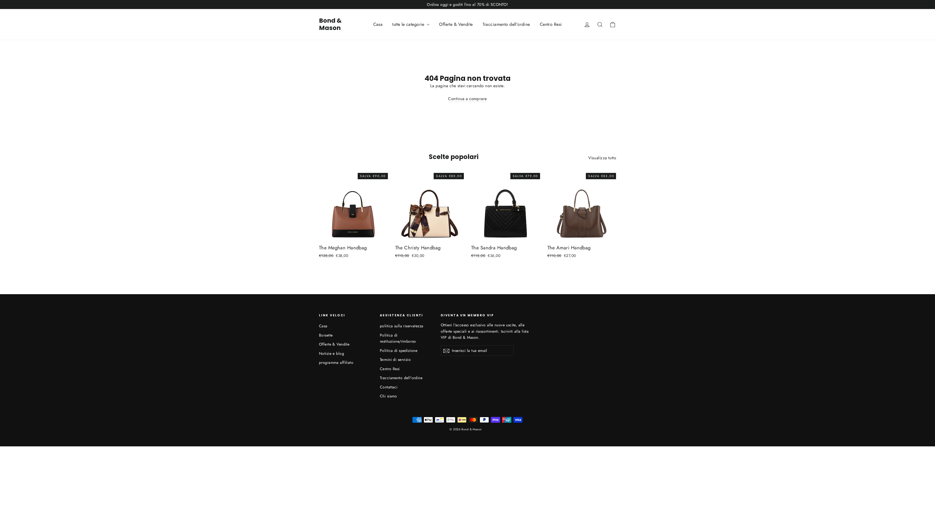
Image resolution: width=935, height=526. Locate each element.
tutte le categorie (409, 24)
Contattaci (388, 387)
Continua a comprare (467, 99)
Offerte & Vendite (456, 24)
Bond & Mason (330, 24)
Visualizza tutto (602, 158)
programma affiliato (336, 362)
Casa (378, 24)
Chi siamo (388, 396)
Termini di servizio (395, 359)
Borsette (326, 335)
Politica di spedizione (398, 350)
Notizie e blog (331, 353)
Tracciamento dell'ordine (506, 24)
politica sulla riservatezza (401, 326)
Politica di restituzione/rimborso (398, 338)
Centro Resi (551, 24)
